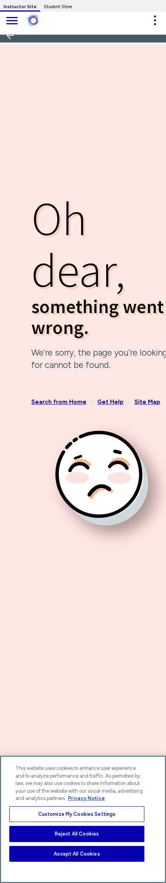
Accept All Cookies (77, 854)
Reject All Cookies (77, 834)
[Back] (13, 61)
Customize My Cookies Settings (77, 814)
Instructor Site (20, 6)
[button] (155, 20)
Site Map (147, 401)
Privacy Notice (86, 798)
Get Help (110, 401)
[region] (83, 819)
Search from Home (58, 401)
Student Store (58, 6)
